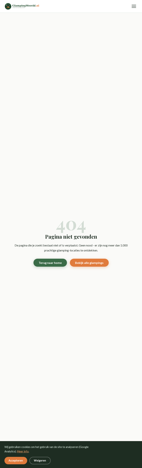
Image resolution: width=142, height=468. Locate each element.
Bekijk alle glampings (89, 262)
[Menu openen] (134, 6)
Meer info (23, 451)
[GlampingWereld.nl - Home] (23, 6)
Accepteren (16, 460)
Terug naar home (50, 262)
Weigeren (40, 460)
